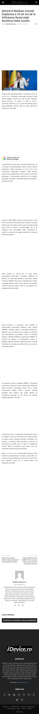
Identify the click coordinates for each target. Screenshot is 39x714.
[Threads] (23, 605)
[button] (3, 2)
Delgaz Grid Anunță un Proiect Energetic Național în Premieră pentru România (10, 560)
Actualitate (9, 7)
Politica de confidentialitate (27, 706)
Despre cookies (11, 708)
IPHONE (30, 708)
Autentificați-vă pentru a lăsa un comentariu (19, 620)
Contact (24, 708)
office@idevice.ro (24, 682)
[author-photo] (19, 579)
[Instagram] (9, 695)
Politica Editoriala (14, 706)
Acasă (3, 7)
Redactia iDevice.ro (11, 24)
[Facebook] (15, 605)
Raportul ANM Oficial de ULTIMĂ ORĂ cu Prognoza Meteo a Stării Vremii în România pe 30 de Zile (29, 561)
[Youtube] (17, 700)
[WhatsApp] (34, 695)
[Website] (29, 695)
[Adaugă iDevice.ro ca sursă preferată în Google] (19, 158)
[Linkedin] (14, 695)
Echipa (18, 708)
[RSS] (19, 695)
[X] (24, 695)
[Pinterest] (19, 605)
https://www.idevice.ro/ (19, 584)
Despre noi (6, 706)
